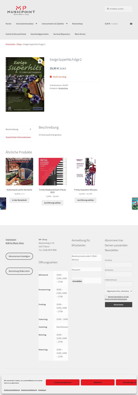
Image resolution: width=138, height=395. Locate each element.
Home (8, 23)
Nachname (109, 270)
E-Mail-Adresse (111, 280)
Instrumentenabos (25, 23)
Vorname (108, 260)
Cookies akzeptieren (62, 382)
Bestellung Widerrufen (19, 271)
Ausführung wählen (52, 203)
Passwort (76, 269)
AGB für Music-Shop (15, 243)
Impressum (42, 390)
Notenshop (77, 23)
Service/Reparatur (61, 34)
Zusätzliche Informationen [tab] (18, 137)
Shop (19, 44)
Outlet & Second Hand (16, 34)
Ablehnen (98, 382)
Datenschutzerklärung (12, 390)
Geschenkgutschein (40, 34)
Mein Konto (80, 34)
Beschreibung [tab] (12, 129)
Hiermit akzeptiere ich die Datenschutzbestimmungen (117, 297)
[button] (40, 61)
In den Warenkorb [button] (19, 200)
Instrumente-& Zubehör (53, 23)
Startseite (10, 44)
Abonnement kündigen (19, 256)
